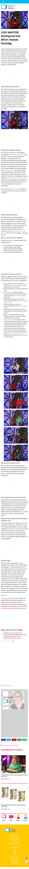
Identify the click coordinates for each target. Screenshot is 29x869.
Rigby (6, 313)
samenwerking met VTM (17, 154)
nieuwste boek (22, 306)
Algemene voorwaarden (14, 844)
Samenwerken (14, 839)
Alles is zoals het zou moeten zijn (16, 333)
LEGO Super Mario (9, 170)
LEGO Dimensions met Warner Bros (16, 178)
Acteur (14, 853)
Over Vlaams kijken (15, 838)
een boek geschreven (16, 285)
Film (14, 851)
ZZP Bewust (14, 863)
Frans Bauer (24, 335)
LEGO (13, 240)
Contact (14, 841)
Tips (13, 641)
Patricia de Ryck (14, 860)
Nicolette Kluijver (8, 292)
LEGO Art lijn (15, 189)
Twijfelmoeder (14, 861)
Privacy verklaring (14, 842)
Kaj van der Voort (8, 319)
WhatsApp (12, 636)
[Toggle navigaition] (2, 1)
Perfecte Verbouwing (19, 295)
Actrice (14, 854)
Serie (14, 849)
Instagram (6, 636)
